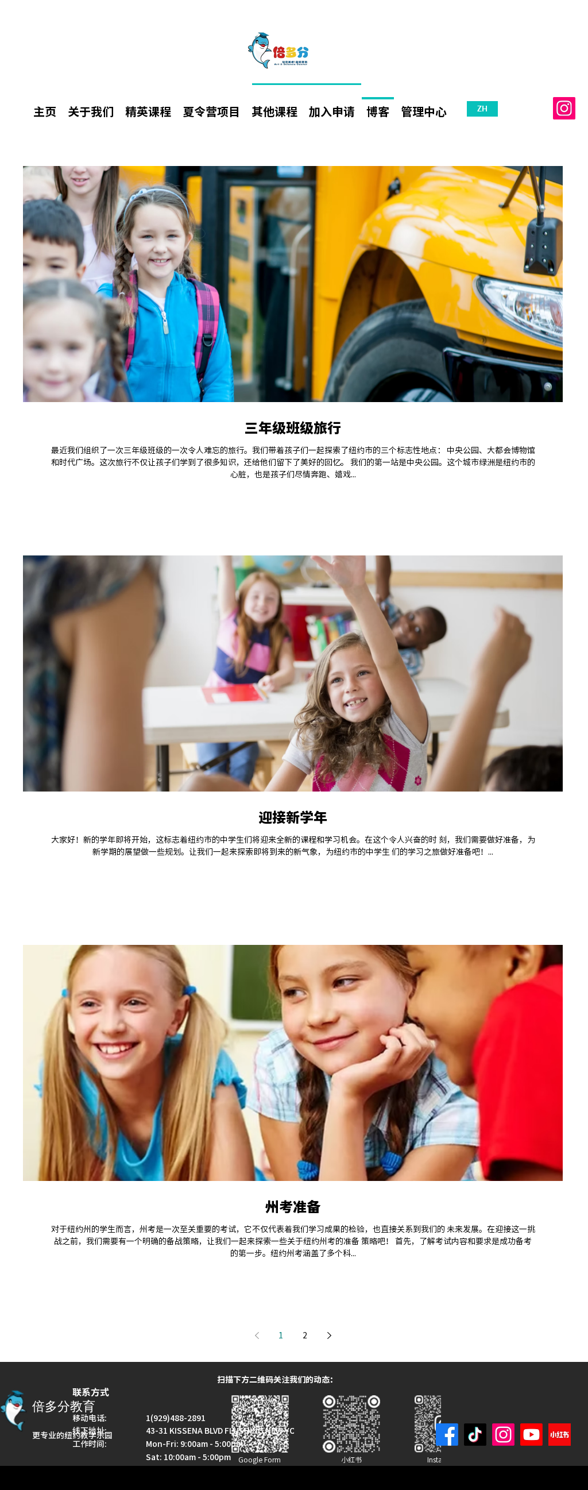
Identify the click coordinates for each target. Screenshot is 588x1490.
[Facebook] (447, 1434)
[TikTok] (475, 1434)
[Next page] (329, 1335)
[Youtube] (531, 1434)
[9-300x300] (559, 1434)
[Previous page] (256, 1335)
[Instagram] (564, 108)
